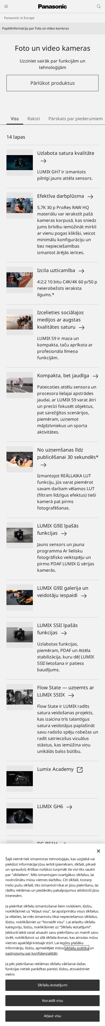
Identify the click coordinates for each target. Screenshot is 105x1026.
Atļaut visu (52, 1015)
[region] (52, 935)
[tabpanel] (52, 535)
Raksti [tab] (33, 119)
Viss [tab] (15, 119)
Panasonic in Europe (19, 18)
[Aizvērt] (98, 851)
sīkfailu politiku (77, 948)
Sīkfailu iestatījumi (52, 985)
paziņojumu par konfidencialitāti (31, 953)
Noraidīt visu (52, 1000)
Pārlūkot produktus (52, 83)
